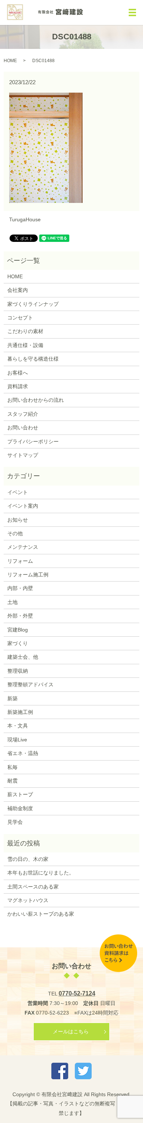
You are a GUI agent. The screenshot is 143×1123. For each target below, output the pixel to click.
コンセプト (20, 318)
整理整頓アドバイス (30, 684)
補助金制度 (20, 808)
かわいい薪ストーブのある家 (40, 914)
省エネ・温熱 (22, 753)
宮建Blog (17, 630)
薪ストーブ (20, 794)
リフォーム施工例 (27, 574)
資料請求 (17, 386)
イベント (17, 492)
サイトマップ (22, 455)
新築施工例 (20, 712)
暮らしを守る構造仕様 (33, 359)
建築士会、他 (22, 657)
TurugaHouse (25, 219)
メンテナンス (22, 547)
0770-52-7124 (77, 993)
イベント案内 (22, 506)
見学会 (15, 822)
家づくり (17, 643)
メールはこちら (71, 1031)
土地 (12, 602)
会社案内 (17, 290)
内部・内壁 (20, 588)
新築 (12, 698)
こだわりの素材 (25, 331)
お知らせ (17, 520)
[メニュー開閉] (132, 12)
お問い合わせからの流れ (35, 400)
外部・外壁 (20, 616)
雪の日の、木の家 (27, 859)
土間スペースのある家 (33, 887)
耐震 (12, 781)
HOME (10, 60)
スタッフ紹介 (22, 414)
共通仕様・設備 (25, 345)
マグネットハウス (27, 900)
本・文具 (17, 726)
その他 (15, 533)
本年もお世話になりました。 (40, 873)
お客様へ (17, 373)
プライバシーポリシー (33, 441)
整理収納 (17, 671)
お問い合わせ (22, 427)
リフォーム (20, 561)
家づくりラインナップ (33, 304)
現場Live (17, 740)
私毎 (12, 767)
